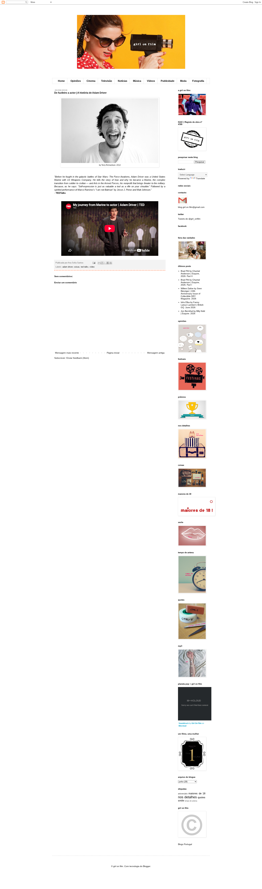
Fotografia (198, 81)
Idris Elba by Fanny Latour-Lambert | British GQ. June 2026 (192, 305)
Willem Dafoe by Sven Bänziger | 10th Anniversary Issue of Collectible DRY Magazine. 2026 (191, 293)
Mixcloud (182, 726)
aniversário (183, 794)
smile (181, 800)
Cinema (91, 81)
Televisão (106, 81)
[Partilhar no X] (104, 262)
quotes (201, 797)
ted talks (84, 267)
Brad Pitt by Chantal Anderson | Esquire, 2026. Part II (190, 273)
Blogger (146, 866)
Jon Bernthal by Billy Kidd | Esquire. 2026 (193, 312)
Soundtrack (184, 723)
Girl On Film (196, 723)
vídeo (92, 267)
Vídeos (151, 81)
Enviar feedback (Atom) (77, 358)
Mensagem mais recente (67, 353)
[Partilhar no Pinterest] (110, 262)
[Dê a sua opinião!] (102, 262)
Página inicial (113, 353)
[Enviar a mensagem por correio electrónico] (94, 263)
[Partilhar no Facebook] (107, 262)
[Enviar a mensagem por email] (99, 262)
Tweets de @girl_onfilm (189, 219)
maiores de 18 (196, 793)
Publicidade (167, 81)
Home (61, 81)
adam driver (67, 267)
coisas (77, 267)
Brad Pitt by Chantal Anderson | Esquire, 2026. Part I (190, 282)
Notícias (122, 81)
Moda (183, 81)
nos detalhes (187, 797)
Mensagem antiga (156, 353)
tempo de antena (191, 801)
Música (137, 81)
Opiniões (76, 81)
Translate (200, 178)
